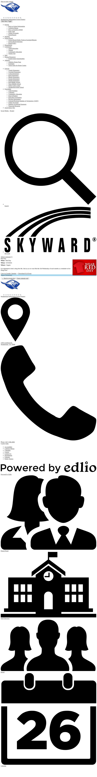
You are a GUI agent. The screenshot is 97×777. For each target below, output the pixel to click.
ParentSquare (12, 35)
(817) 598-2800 (10, 442)
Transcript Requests (14, 106)
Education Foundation (15, 97)
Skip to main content (7, 1)
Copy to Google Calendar (8, 273)
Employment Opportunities (16, 58)
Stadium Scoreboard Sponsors (17, 104)
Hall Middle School (14, 82)
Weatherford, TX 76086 (8, 343)
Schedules (11, 64)
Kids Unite (11, 31)
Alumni (10, 50)
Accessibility (8, 447)
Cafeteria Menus (13, 28)
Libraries (7, 457)
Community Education (15, 52)
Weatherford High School (16, 87)
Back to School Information (16, 26)
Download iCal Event (24, 273)
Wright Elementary (14, 80)
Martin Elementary (14, 77)
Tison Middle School (14, 84)
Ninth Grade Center (14, 85)
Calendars (11, 92)
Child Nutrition (12, 91)
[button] (7, 24)
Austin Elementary (14, 70)
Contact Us (8, 454)
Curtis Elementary (13, 74)
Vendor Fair (11, 53)
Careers (7, 452)
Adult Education (13, 48)
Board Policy (12, 43)
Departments (8, 455)
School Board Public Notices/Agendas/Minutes (22, 40)
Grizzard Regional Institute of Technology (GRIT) (23, 101)
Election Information (14, 99)
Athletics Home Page (14, 62)
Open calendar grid (22, 278)
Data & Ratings (13, 96)
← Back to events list (8, 278)
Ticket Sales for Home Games (17, 65)
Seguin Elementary (14, 79)
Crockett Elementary (14, 72)
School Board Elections (15, 41)
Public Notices (9, 459)
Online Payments (13, 33)
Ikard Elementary (13, 75)
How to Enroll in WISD (15, 30)
